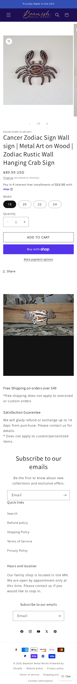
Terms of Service (19, 541)
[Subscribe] (65, 495)
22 (40, 204)
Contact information (40, 680)
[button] (8, 15)
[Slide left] (30, 124)
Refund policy (17, 523)
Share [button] (11, 271)
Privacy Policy (17, 550)
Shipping (8, 177)
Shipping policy (52, 674)
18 (10, 204)
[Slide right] (47, 124)
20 (25, 204)
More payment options (38, 259)
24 (55, 204)
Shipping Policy (18, 532)
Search (12, 513)
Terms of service (29, 674)
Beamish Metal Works (36, 663)
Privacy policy (55, 668)
